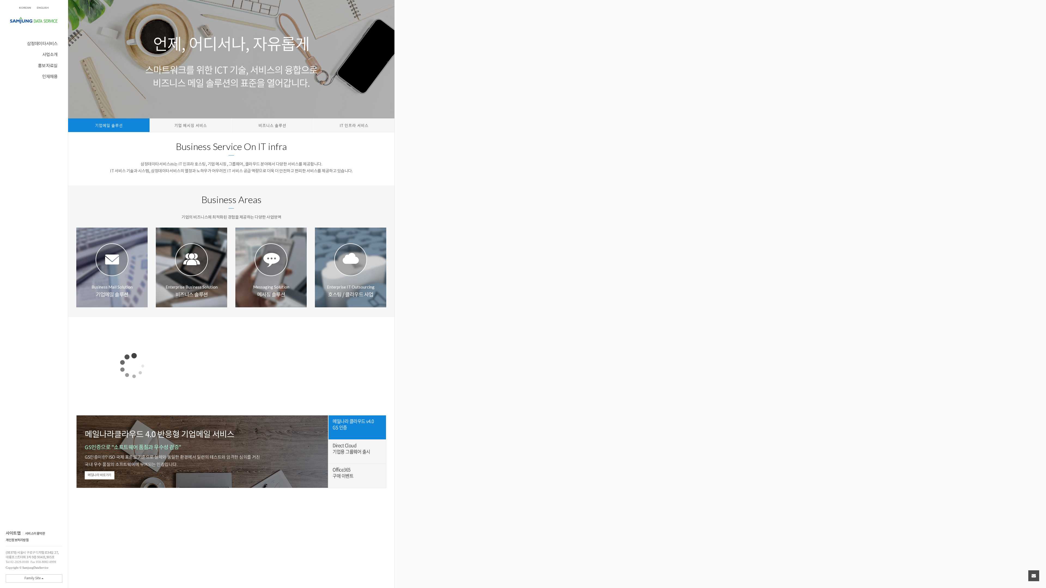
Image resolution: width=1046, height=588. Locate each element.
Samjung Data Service (34, 20)
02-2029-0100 (19, 562)
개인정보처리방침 (17, 540)
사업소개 (49, 54)
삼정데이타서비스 (42, 43)
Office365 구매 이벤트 (343, 472)
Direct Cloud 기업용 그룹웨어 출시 (351, 448)
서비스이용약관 (35, 533)
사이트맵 (13, 533)
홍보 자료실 (47, 65)
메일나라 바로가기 (99, 475)
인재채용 (49, 76)
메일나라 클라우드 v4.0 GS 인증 (353, 424)
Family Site (33, 578)
